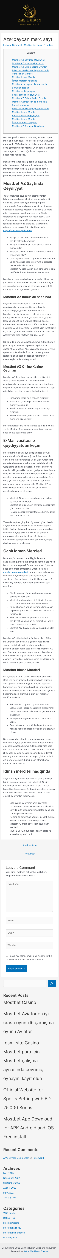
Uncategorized (10, 1237)
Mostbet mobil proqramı (24, 91)
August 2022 (9, 1188)
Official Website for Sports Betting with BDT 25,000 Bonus (28, 1098)
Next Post (30, 853)
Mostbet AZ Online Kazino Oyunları (29, 67)
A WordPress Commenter (16, 1158)
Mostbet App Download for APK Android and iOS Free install (28, 1127)
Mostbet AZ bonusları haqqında (28, 63)
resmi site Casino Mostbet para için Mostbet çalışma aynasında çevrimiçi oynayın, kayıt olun (23, 1060)
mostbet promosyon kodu (16, 572)
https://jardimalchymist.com (17, 230)
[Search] (52, 983)
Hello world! (38, 1158)
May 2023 (8, 1173)
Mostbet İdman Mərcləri (24, 77)
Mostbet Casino (19, 1002)
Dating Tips (9, 1218)
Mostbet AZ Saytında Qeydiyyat (28, 60)
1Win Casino (9, 1213)
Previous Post (29, 845)
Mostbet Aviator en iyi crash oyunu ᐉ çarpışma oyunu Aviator (28, 1022)
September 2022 (11, 1183)
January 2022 (10, 1197)
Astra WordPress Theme (36, 1251)
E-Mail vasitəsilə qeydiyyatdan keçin (30, 70)
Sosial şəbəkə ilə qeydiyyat (25, 94)
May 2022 (8, 1192)
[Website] (29, 946)
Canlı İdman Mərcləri (22, 73)
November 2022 (11, 1178)
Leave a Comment (12, 45)
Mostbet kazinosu (33, 45)
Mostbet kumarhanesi (14, 1232)
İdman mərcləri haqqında (24, 80)
